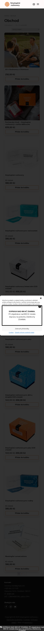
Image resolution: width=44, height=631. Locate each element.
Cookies (11, 332)
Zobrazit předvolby (22, 329)
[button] (41, 298)
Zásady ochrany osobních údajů (24, 332)
